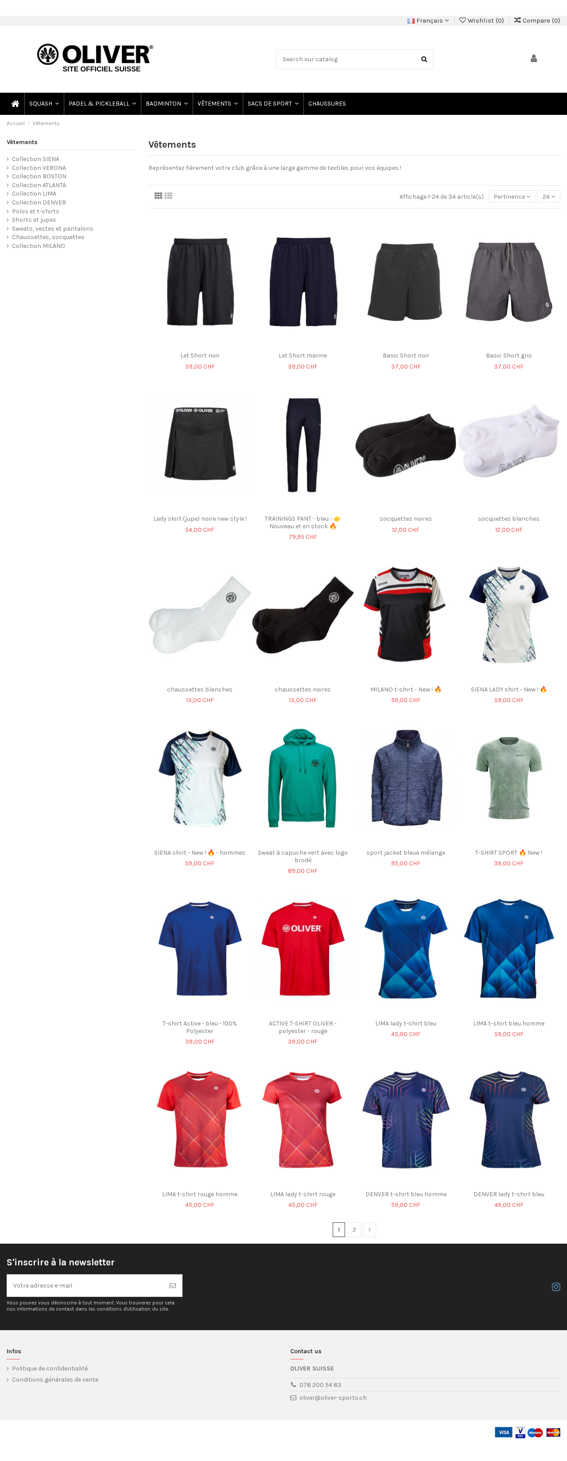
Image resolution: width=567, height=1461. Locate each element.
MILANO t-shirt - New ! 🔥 (406, 689)
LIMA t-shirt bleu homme (508, 1023)
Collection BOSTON (39, 176)
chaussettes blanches (200, 689)
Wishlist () (486, 20)
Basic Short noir (406, 355)
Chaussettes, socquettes (48, 237)
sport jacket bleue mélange (405, 852)
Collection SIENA (35, 159)
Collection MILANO (38, 246)
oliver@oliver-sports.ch (333, 1398)
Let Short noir (200, 355)
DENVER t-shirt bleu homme (406, 1194)
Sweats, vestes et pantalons (52, 228)
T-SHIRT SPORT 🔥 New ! (508, 852)
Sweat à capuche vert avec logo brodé (303, 856)
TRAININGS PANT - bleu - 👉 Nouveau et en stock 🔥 (303, 522)
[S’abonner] (172, 1285)
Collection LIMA (34, 193)
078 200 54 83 (320, 1385)
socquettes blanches (509, 518)
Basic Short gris (509, 355)
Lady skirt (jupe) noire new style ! (200, 518)
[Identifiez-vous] (534, 59)
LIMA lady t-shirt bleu (405, 1023)
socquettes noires (406, 518)
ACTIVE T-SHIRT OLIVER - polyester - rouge (303, 1027)
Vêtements (22, 142)
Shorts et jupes (34, 220)
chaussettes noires (303, 689)
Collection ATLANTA (39, 185)
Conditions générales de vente (55, 1379)
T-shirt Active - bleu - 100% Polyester (200, 1027)
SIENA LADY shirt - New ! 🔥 (509, 689)
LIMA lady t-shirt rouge (302, 1194)
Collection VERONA (39, 168)
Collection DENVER (39, 202)
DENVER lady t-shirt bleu (509, 1194)
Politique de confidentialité (50, 1368)
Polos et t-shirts (35, 211)
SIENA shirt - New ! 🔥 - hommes (199, 852)
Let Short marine (303, 355)
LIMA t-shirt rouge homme (199, 1194)
